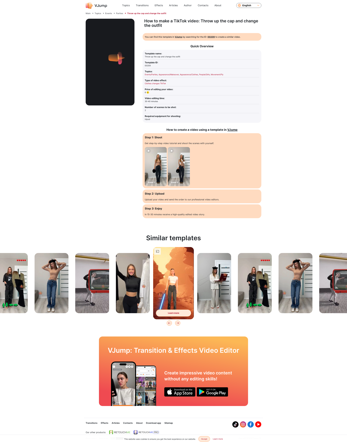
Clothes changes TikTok (155, 83)
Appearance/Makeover (169, 74)
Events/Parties (151, 74)
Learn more (51, 307)
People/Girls (204, 74)
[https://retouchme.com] (119, 432)
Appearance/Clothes (189, 74)
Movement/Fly (217, 74)
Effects (159, 5)
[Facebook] (251, 424)
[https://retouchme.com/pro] (146, 432)
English (246, 5)
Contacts (203, 5)
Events (108, 13)
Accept (204, 439)
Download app (153, 423)
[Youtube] (258, 424)
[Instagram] (243, 424)
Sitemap (168, 423)
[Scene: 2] (179, 166)
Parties (119, 13)
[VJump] (96, 5)
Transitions (142, 5)
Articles (173, 5)
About (217, 5)
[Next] (177, 323)
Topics (126, 5)
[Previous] (169, 323)
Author (188, 5)
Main (88, 13)
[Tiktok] (235, 424)
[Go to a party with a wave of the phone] (123, 384)
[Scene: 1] (156, 166)
